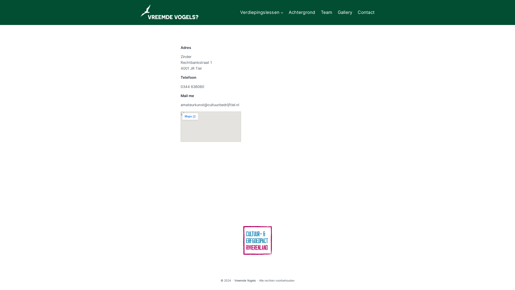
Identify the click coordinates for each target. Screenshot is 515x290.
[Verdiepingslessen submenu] (282, 12)
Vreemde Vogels (245, 280)
